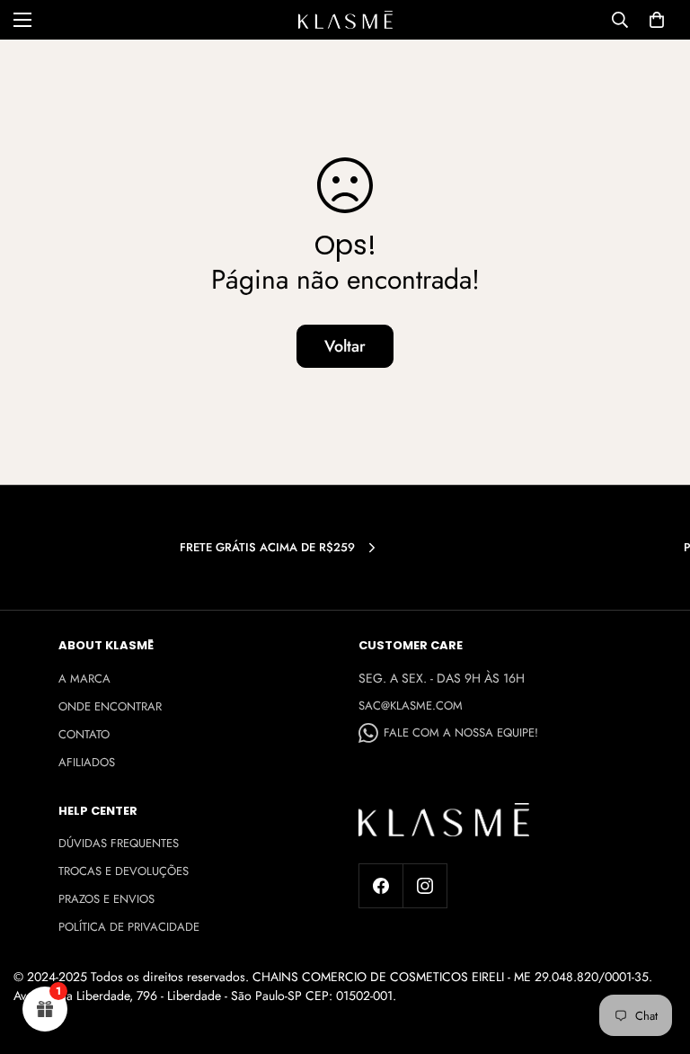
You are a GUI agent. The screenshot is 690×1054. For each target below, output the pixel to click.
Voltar (345, 346)
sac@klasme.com (410, 705)
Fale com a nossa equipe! (461, 732)
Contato (84, 734)
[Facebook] (380, 885)
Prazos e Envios (106, 898)
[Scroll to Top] (655, 956)
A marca (84, 678)
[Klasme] (345, 20)
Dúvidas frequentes (118, 843)
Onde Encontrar (110, 706)
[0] (657, 20)
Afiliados (86, 762)
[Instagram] (424, 885)
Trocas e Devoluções (123, 871)
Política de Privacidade (128, 926)
